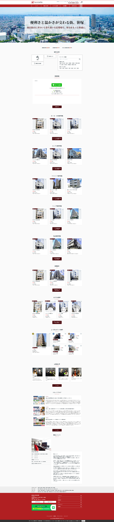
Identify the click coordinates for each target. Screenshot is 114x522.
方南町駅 (73, 63)
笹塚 (38, 491)
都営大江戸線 (59, 490)
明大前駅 (65, 64)
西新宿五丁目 (64, 491)
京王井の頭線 (52, 490)
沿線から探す (45, 5)
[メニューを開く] (81, 6)
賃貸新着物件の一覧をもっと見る (57, 290)
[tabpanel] (57, 25)
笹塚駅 (60, 63)
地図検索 (37, 59)
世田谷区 (66, 68)
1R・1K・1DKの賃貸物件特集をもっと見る (57, 138)
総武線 (73, 490)
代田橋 (45, 491)
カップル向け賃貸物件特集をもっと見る (57, 168)
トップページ (60, 495)
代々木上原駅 (61, 64)
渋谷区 (60, 68)
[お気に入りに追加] (45, 120)
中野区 (69, 68)
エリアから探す (55, 5)
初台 (42, 491)
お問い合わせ (74, 5)
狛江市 (75, 68)
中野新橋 (60, 491)
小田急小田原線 (42, 490)
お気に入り (51, 56)
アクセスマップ (60, 504)
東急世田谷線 (67, 490)
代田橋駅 (70, 63)
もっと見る (57, 430)
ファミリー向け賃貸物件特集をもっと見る (57, 198)
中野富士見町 (51, 491)
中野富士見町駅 (77, 63)
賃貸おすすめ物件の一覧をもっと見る (57, 322)
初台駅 (67, 63)
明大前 (58, 491)
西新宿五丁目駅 (74, 64)
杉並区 (63, 68)
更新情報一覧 (57, 106)
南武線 (70, 490)
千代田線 (56, 490)
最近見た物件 (38, 63)
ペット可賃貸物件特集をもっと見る (57, 228)
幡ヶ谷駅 (63, 63)
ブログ (59, 502)
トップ (36, 5)
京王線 (39, 490)
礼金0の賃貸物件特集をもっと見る (57, 259)
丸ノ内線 (63, 490)
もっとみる (57, 385)
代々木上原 (54, 491)
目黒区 (78, 68)
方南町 (47, 491)
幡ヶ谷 (41, 491)
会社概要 (64, 5)
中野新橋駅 (69, 64)
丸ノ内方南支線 (47, 490)
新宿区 (72, 68)
